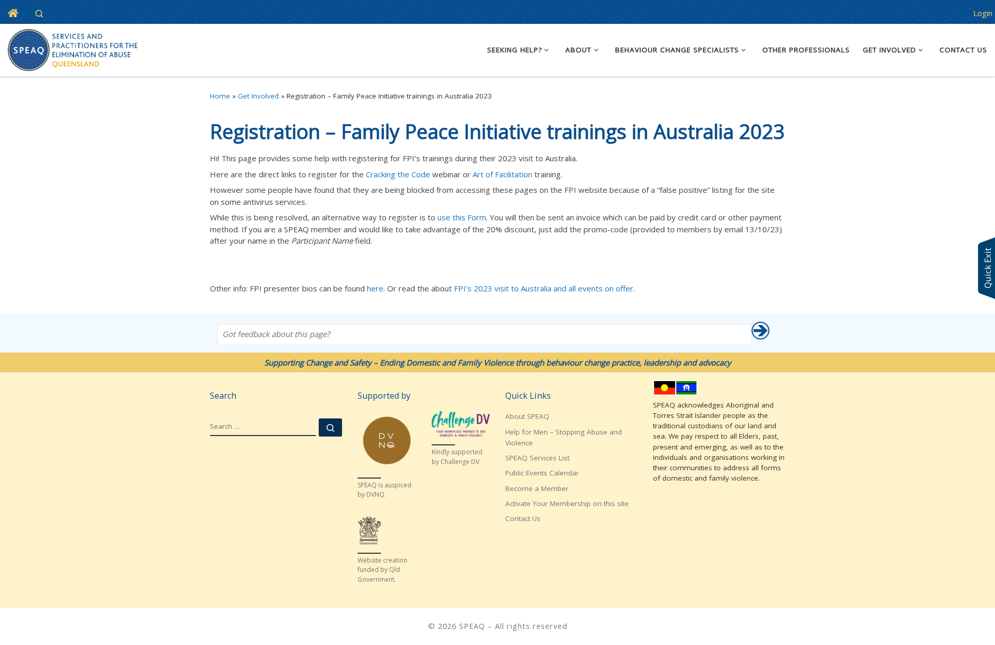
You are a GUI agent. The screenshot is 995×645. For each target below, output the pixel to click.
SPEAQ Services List (537, 457)
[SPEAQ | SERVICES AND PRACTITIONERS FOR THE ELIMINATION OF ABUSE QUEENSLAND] (72, 48)
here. (376, 288)
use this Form (461, 217)
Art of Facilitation (502, 174)
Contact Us (523, 518)
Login (982, 13)
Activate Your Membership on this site (567, 503)
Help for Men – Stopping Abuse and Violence (563, 437)
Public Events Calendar (542, 473)
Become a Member (536, 488)
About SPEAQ (527, 416)
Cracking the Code (398, 174)
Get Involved (258, 96)
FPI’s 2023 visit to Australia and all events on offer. (544, 288)
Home (220, 96)
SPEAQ (472, 626)
